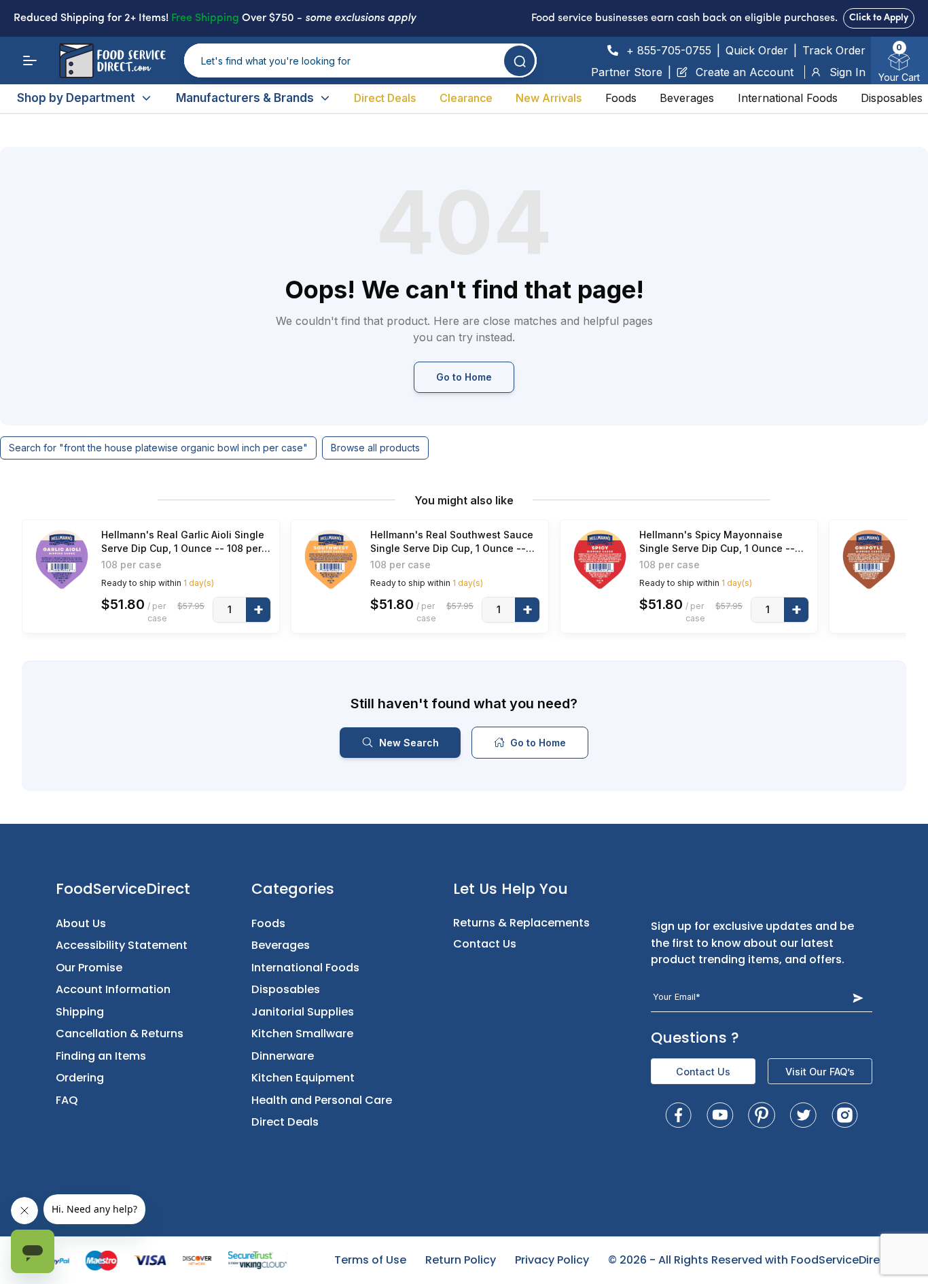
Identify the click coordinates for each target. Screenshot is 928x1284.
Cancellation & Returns (119, 1033)
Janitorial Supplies (302, 1012)
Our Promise (89, 967)
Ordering (80, 1078)
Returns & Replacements (521, 923)
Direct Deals (385, 98)
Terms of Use (370, 1260)
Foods (621, 98)
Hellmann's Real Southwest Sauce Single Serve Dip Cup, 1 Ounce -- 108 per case (451, 542)
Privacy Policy (552, 1260)
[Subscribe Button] (857, 997)
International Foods (788, 98)
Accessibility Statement (122, 945)
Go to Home (464, 377)
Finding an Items (101, 1056)
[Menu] (30, 60)
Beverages (687, 98)
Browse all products (375, 447)
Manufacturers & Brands (245, 98)
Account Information (113, 989)
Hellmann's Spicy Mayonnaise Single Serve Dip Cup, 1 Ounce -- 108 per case (717, 542)
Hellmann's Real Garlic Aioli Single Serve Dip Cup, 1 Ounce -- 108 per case (182, 542)
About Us (81, 923)
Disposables (892, 98)
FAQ (67, 1100)
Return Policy (460, 1260)
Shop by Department (76, 98)
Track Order (833, 50)
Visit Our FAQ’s (820, 1071)
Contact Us (484, 944)
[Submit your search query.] (519, 61)
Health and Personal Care (321, 1100)
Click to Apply (878, 18)
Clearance (466, 98)
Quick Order (757, 50)
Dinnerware (282, 1056)
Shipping (80, 1012)
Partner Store (626, 72)
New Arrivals (549, 98)
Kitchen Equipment (303, 1078)
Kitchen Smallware (302, 1033)
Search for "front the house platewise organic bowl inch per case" (158, 447)
